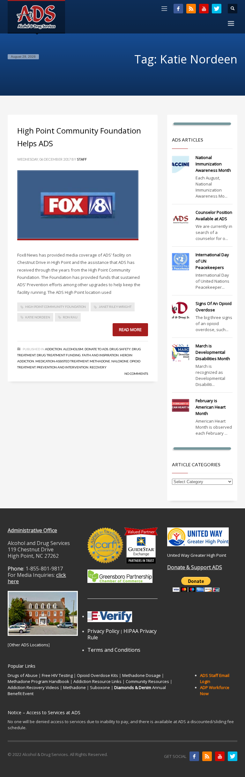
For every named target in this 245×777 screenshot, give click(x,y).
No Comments (136, 373)
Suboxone (100, 687)
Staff (82, 159)
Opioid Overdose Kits (97, 675)
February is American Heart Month (211, 407)
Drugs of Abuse (23, 675)
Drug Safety (119, 349)
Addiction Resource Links (97, 681)
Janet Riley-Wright (115, 307)
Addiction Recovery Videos (33, 687)
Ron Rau (70, 317)
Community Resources (147, 681)
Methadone (100, 361)
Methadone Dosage (141, 675)
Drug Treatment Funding (59, 355)
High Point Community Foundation (55, 307)
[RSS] (191, 8)
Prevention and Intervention (62, 367)
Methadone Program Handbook (38, 681)
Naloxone (120, 361)
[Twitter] (216, 8)
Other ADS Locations (28, 645)
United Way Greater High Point (196, 555)
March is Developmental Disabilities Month (213, 352)
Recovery (98, 367)
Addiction (53, 349)
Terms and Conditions (113, 649)
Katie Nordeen (37, 317)
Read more (130, 329)
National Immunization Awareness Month (213, 164)
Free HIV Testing (57, 675)
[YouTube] (204, 8)
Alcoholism (73, 349)
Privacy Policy (103, 631)
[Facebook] (178, 8)
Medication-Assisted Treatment (61, 361)
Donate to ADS (96, 349)
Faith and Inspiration (100, 355)
